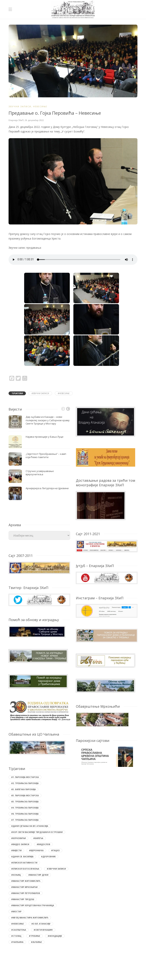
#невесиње (64, 393)
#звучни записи (40, 393)
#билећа (38, 838)
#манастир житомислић (25, 881)
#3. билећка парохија (23, 789)
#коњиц (16, 875)
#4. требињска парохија (25, 807)
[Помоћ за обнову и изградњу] (37, 631)
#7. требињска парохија (25, 820)
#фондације (55, 936)
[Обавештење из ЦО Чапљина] (37, 747)
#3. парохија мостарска (25, 795)
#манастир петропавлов (25, 893)
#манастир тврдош (22, 899)
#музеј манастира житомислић (29, 917)
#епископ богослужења (25, 868)
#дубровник (48, 856)
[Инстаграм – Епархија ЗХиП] (106, 610)
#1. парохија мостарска (25, 777)
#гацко (55, 850)
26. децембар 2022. (34, 120)
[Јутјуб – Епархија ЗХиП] (106, 577)
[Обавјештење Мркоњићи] (102, 719)
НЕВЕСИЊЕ (40, 106)
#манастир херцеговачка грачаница (32, 905)
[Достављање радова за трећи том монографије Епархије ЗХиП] (101, 505)
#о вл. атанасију (41, 923)
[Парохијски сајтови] (106, 757)
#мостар (16, 911)
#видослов (43, 844)
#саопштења (18, 930)
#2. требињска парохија (25, 783)
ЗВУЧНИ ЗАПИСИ (20, 106)
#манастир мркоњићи (24, 887)
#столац (16, 936)
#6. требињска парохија (25, 813)
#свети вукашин (43, 930)
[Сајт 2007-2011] (39, 567)
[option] (39, 457)
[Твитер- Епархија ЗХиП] (39, 599)
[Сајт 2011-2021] (106, 546)
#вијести (16, 850)
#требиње (34, 936)
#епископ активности (24, 862)
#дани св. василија (22, 856)
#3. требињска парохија (25, 801)
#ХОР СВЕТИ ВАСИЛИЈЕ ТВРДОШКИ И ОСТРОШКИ (37, 832)
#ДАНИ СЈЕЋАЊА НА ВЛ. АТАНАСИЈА (29, 826)
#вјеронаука (36, 850)
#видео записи (20, 844)
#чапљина (17, 942)
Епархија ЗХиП (16, 120)
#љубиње (36, 942)
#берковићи (18, 838)
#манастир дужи (38, 875)
